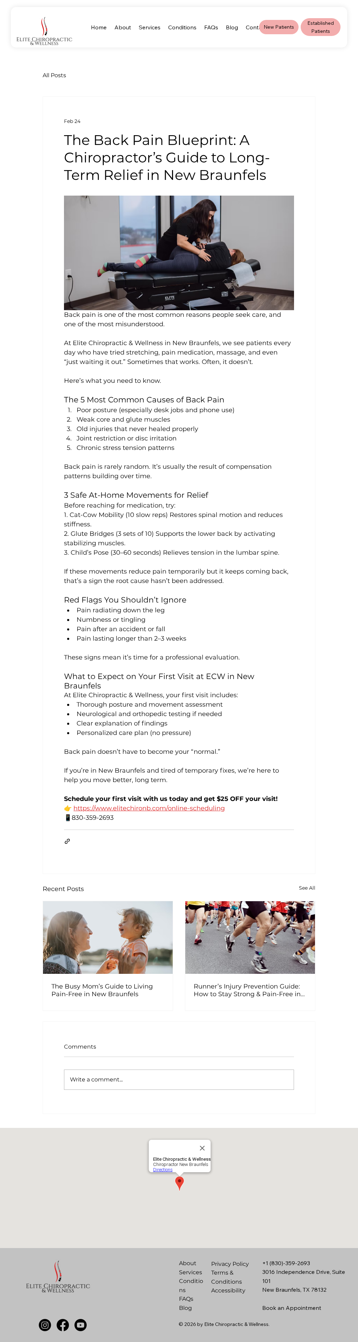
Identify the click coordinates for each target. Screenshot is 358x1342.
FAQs (186, 1299)
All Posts (54, 75)
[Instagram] (45, 1325)
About (187, 1263)
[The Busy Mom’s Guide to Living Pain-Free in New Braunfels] (108, 937)
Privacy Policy (230, 1264)
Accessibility (228, 1290)
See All (307, 888)
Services (190, 1272)
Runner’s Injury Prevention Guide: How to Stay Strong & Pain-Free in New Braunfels (247, 990)
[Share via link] (67, 841)
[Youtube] (80, 1325)
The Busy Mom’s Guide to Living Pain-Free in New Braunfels (102, 990)
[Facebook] (63, 1325)
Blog (185, 1308)
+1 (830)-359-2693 (286, 1263)
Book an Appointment (291, 1307)
